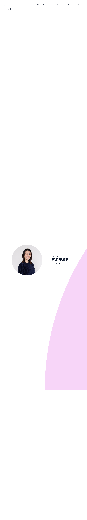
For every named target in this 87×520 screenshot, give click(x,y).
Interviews (52, 5)
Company (70, 5)
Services (45, 5)
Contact (77, 5)
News (64, 5)
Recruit (59, 5)
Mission (39, 5)
